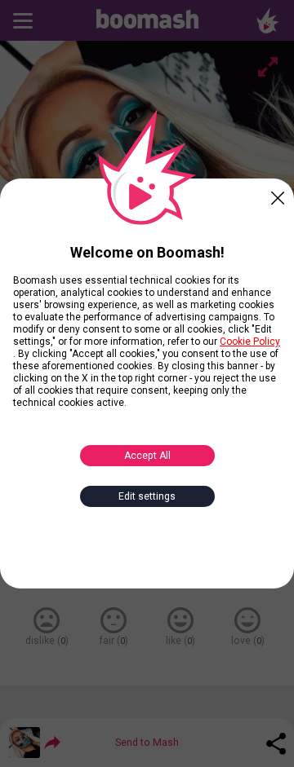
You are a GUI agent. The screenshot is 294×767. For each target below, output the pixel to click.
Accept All (147, 455)
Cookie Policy (250, 341)
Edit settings (147, 496)
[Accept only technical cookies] (277, 195)
